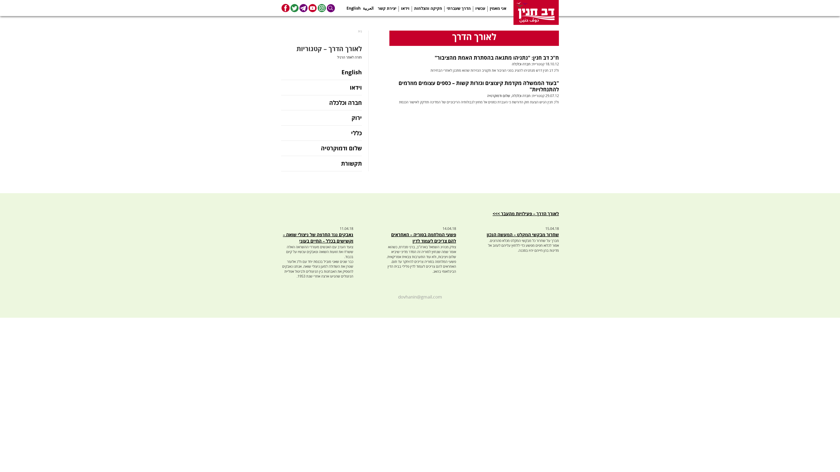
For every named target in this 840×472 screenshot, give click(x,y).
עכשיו (480, 8)
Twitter (294, 8)
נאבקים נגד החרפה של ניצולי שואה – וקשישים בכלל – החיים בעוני (318, 238)
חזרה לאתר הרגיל (349, 57)
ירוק (357, 118)
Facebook (286, 8)
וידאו (405, 8)
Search (331, 8)
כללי (356, 133)
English (353, 6)
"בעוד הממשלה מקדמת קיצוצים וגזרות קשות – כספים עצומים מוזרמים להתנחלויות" (479, 86)
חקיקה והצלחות (428, 8)
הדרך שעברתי (459, 8)
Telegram (303, 8)
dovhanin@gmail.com (420, 297)
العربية (368, 6)
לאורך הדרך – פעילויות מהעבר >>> (526, 214)
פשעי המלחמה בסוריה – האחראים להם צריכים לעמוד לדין (423, 238)
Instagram (322, 8)
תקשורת (351, 163)
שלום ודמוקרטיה (498, 95)
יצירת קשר (387, 8)
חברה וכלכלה (521, 64)
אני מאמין (498, 8)
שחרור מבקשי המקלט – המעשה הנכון (523, 235)
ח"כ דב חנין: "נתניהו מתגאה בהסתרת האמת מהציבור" (497, 57)
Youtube (312, 8)
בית (360, 31)
